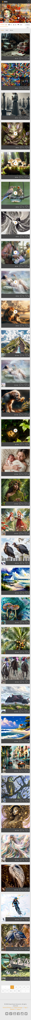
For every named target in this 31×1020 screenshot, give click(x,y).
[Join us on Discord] (6, 1013)
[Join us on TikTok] (10, 1013)
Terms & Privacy (7, 1007)
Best (7, 30)
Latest (2, 30)
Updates (12, 1009)
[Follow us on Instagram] (22, 1014)
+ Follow (27, 24)
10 (19, 991)
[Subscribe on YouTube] (14, 1014)
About (11, 30)
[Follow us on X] (26, 1014)
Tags (25, 1007)
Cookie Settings (17, 1007)
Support (19, 1009)
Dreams (4, 24)
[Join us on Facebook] (18, 1014)
